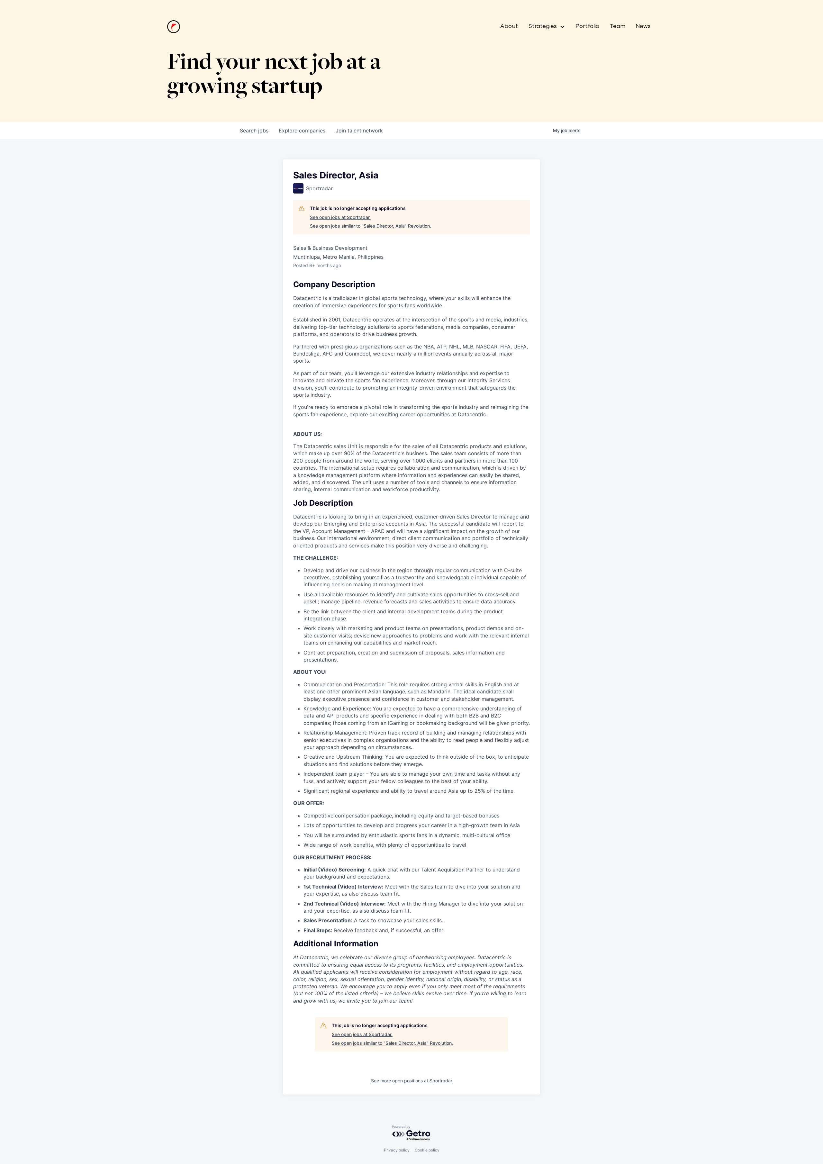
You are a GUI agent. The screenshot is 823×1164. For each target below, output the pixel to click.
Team (617, 26)
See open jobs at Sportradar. (340, 217)
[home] (173, 26)
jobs (254, 130)
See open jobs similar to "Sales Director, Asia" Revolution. (370, 226)
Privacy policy (397, 1150)
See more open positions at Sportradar (411, 1080)
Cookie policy (427, 1150)
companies (302, 130)
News (643, 26)
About (509, 26)
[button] (544, 26)
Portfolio (587, 26)
